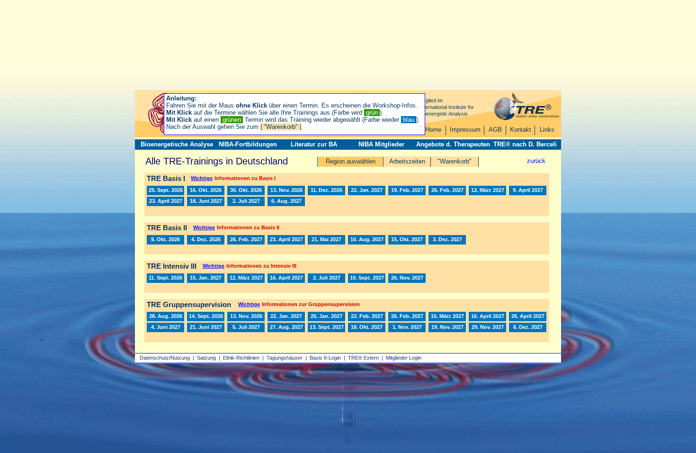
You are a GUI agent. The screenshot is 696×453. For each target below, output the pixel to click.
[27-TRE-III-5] (366, 278)
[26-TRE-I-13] (165, 190)
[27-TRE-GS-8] (527, 316)
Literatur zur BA (314, 144)
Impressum (465, 129)
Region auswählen (350, 161)
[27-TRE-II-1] (246, 240)
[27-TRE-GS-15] (326, 327)
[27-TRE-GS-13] (286, 327)
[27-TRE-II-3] (286, 240)
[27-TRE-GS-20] (487, 327)
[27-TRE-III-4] (326, 278)
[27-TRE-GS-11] (205, 327)
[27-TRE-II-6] (407, 240)
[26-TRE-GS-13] (165, 316)
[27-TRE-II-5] (366, 240)
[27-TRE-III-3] (286, 278)
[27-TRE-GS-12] (246, 327)
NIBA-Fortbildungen (248, 144)
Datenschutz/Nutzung (165, 358)
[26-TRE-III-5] (165, 278)
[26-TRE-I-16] (286, 190)
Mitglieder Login (403, 358)
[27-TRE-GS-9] (165, 327)
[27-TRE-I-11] (286, 201)
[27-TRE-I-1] (366, 190)
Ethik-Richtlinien (241, 358)
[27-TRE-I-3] (407, 190)
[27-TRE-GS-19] (447, 327)
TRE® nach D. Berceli (525, 144)
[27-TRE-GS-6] (447, 316)
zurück (536, 160)
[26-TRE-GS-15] (205, 316)
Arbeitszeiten (407, 161)
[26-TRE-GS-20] (246, 316)
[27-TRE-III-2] (246, 278)
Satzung (206, 358)
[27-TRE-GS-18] (407, 327)
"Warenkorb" (454, 161)
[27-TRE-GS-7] (487, 316)
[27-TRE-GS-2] (326, 316)
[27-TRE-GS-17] (366, 327)
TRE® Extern (363, 358)
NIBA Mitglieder (381, 144)
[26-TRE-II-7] (205, 240)
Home (433, 129)
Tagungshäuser (285, 358)
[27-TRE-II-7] (447, 240)
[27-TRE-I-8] (165, 201)
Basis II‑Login (325, 358)
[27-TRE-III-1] (205, 278)
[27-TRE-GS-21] (527, 327)
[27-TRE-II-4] (326, 240)
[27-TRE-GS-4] (366, 316)
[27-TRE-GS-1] (286, 316)
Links (547, 129)
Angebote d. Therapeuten (453, 144)
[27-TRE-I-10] (246, 201)
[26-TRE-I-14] (205, 190)
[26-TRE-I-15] (246, 190)
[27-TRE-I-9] (205, 201)
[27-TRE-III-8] (407, 278)
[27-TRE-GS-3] (407, 316)
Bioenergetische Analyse (177, 144)
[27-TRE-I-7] (527, 190)
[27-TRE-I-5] (487, 190)
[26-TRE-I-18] (326, 190)
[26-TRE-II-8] (165, 240)
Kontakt (520, 129)
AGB (495, 129)
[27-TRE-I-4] (447, 190)
